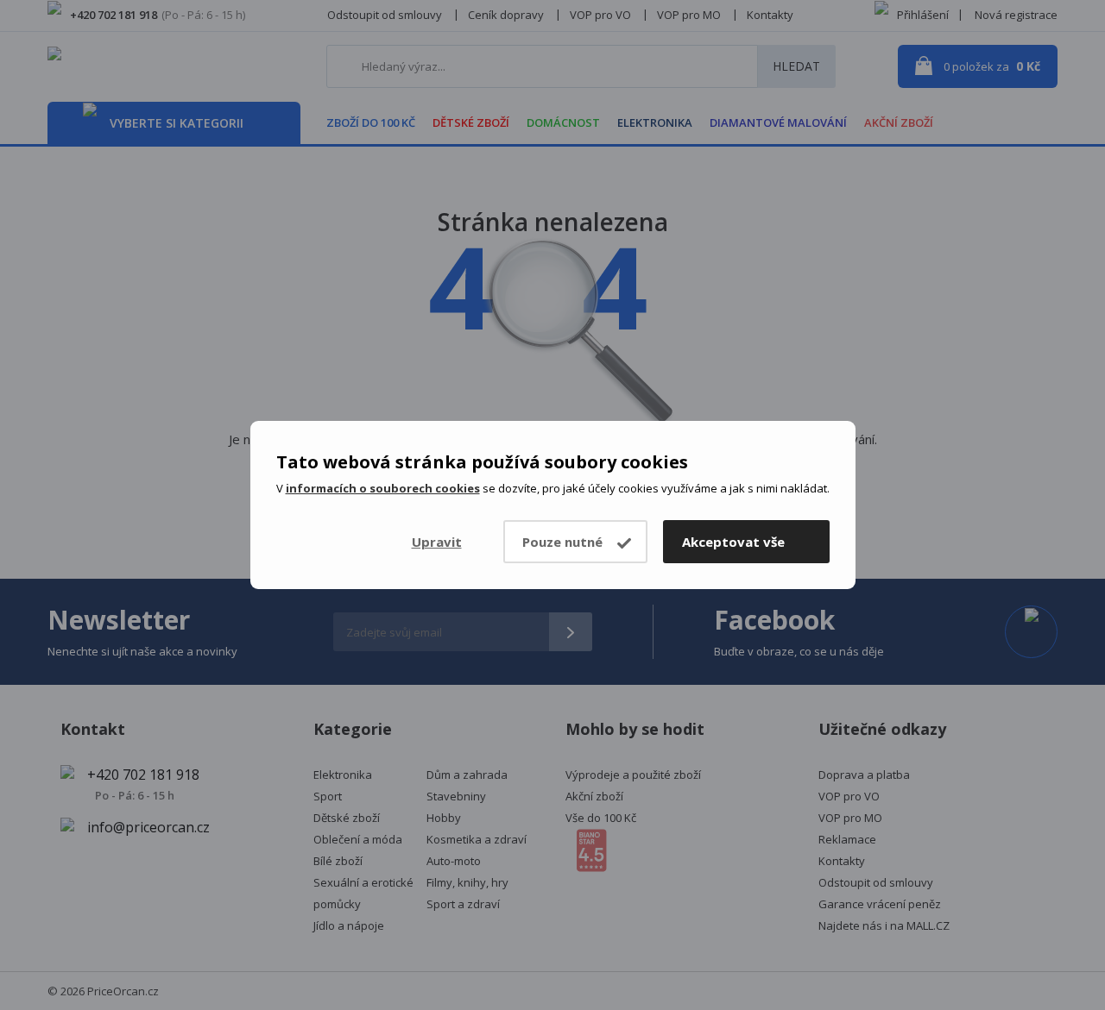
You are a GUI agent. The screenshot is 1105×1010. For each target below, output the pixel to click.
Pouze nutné (562, 541)
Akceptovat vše (733, 541)
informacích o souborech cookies (383, 488)
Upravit (437, 541)
